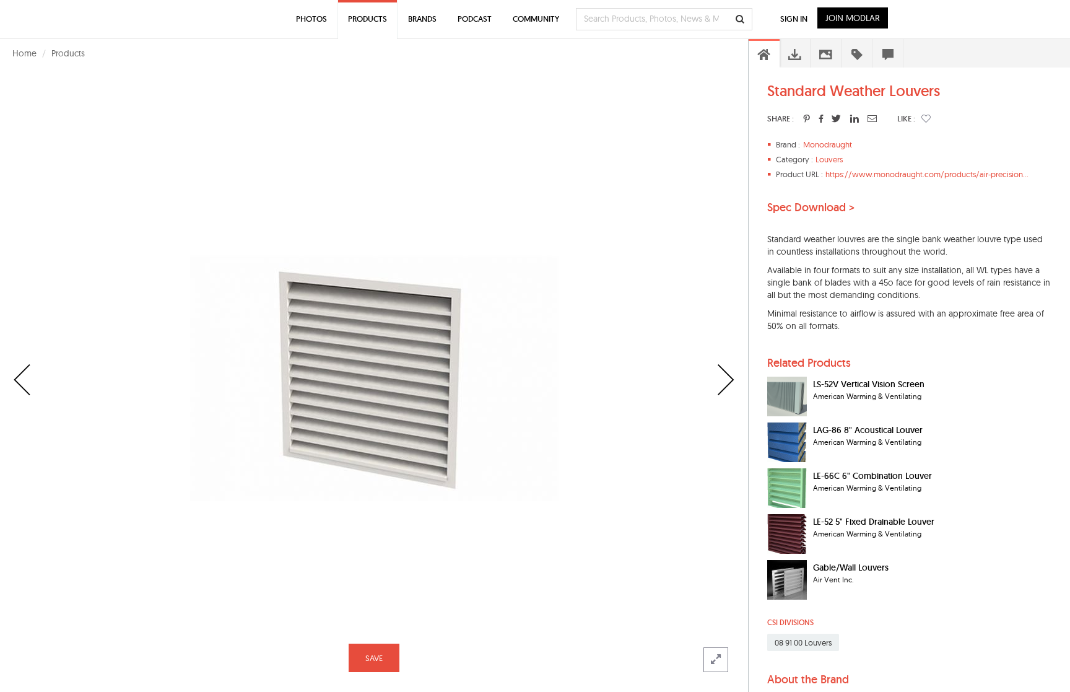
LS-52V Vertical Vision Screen (868, 384)
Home (24, 53)
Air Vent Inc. (833, 579)
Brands (422, 19)
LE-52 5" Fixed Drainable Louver (873, 521)
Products (68, 53)
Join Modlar (852, 18)
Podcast (475, 19)
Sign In (793, 19)
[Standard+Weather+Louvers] (806, 118)
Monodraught (827, 144)
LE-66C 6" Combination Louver (872, 475)
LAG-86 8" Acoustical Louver (868, 430)
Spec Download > (811, 207)
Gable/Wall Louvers (851, 567)
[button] (926, 118)
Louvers (829, 159)
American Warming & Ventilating (867, 396)
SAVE (374, 658)
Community (536, 19)
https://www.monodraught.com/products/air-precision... (927, 174)
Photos (311, 19)
